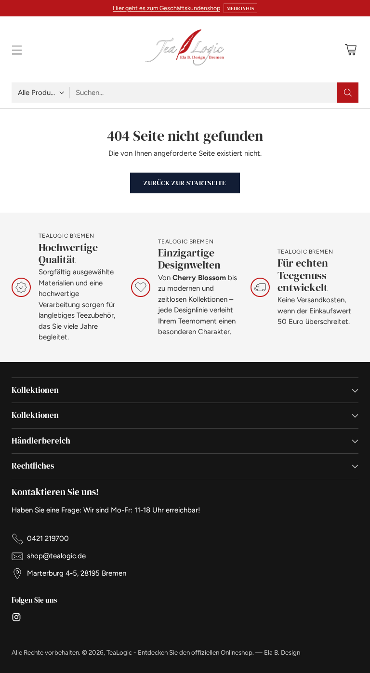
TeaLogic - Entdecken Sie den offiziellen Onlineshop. (180, 652)
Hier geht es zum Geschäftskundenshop (166, 8)
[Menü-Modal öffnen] (16, 49)
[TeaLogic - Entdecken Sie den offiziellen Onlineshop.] (185, 49)
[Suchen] (347, 92)
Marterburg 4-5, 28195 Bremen (76, 573)
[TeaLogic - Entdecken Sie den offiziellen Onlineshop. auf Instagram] (16, 618)
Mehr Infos (240, 8)
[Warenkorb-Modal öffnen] (350, 49)
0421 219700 (48, 538)
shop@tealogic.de (56, 556)
